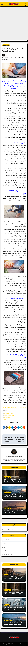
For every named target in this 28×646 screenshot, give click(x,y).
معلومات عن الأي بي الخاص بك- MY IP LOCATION (19, 439)
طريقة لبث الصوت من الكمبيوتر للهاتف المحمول (14, 407)
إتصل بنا (3, 547)
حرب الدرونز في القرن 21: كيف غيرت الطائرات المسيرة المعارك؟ (13, 511)
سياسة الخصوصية (6, 540)
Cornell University (7, 417)
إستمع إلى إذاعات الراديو (7, 529)
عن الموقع (4, 543)
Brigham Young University (9, 415)
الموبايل (9, 57)
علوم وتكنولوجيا (6, 45)
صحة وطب (7, 605)
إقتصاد (6, 574)
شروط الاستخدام (6, 550)
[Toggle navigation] (2, 4)
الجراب (18, 57)
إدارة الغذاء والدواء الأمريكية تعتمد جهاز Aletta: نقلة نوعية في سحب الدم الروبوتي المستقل (14, 609)
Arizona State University (9, 413)
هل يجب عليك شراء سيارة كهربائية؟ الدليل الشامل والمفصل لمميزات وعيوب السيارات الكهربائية (14, 496)
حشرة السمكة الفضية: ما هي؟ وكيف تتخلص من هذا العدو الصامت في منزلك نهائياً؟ (14, 481)
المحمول (14, 57)
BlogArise (22, 644)
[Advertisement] (14, 22)
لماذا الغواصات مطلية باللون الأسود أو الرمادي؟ (8, 439)
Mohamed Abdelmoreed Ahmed (15, 54)
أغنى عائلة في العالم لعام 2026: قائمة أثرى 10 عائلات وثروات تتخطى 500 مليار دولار (13, 578)
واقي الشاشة (5, 59)
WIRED (5, 419)
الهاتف (5, 57)
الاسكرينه (23, 57)
